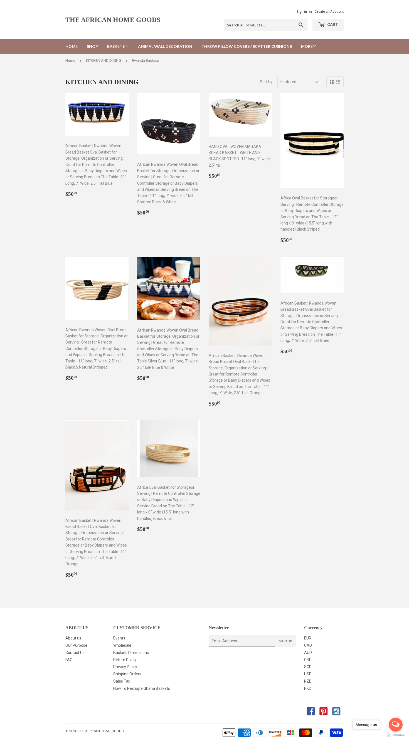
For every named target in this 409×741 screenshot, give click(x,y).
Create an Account (329, 12)
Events (119, 638)
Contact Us (75, 652)
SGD (308, 667)
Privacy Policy (125, 667)
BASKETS (116, 46)
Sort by (266, 82)
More (307, 46)
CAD (308, 645)
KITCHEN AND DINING (103, 60)
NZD (308, 681)
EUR (307, 638)
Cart (332, 24)
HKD (307, 688)
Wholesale (122, 645)
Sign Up (285, 641)
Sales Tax (121, 681)
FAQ (69, 660)
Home (71, 46)
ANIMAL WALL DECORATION (165, 46)
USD (308, 674)
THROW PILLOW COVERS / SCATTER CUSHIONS (246, 46)
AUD (308, 652)
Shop (92, 46)
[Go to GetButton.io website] (396, 735)
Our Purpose (76, 645)
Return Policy (124, 660)
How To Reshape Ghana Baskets (141, 688)
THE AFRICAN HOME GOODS (112, 19)
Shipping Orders (127, 674)
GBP (308, 660)
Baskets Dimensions (131, 652)
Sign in (302, 12)
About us (73, 638)
